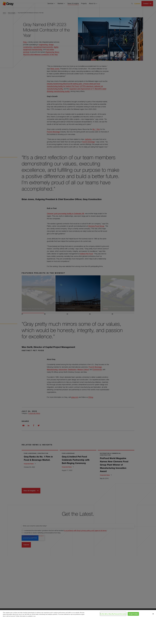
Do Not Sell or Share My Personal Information (113, 613)
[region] (78, 614)
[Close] (153, 614)
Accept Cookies (133, 613)
